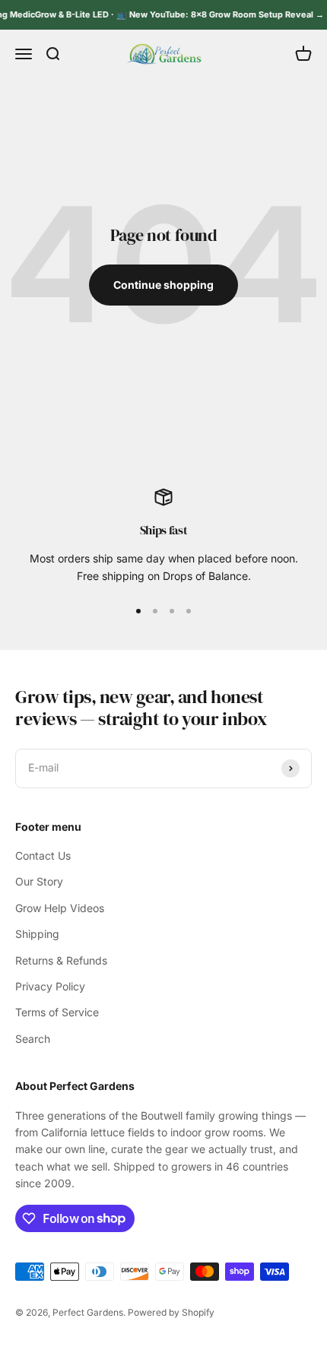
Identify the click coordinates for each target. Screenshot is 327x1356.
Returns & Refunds (61, 960)
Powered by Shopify (171, 1312)
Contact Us (43, 855)
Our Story (39, 881)
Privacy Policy (50, 986)
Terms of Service (57, 1012)
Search (32, 1038)
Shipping (37, 933)
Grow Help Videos (59, 907)
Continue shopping (163, 284)
